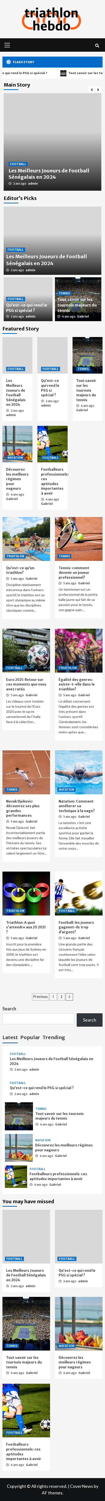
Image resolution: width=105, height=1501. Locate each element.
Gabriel (83, 316)
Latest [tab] (10, 1037)
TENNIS (64, 293)
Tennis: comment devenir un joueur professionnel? (74, 573)
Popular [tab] (30, 1037)
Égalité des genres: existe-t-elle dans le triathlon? (77, 684)
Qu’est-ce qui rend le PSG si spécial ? (50, 387)
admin (33, 183)
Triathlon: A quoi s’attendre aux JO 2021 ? (26, 927)
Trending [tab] (53, 1037)
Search (9, 1008)
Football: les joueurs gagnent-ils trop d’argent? (76, 927)
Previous (40, 996)
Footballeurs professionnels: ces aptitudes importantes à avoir (55, 481)
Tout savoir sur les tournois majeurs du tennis (77, 305)
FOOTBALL (18, 164)
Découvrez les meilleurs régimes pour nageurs (17, 479)
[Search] (97, 45)
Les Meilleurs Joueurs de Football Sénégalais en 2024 (49, 174)
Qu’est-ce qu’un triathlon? (20, 570)
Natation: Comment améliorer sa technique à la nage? (77, 806)
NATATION (15, 457)
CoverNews (81, 1486)
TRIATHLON (15, 556)
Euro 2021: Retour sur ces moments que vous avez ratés (26, 684)
